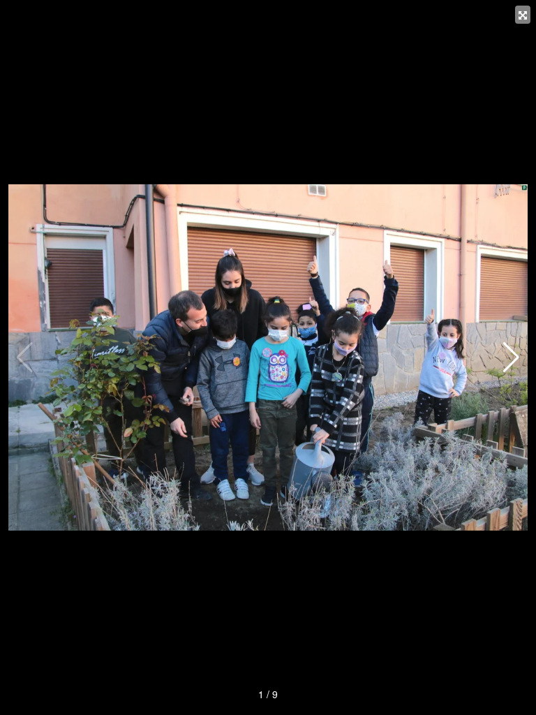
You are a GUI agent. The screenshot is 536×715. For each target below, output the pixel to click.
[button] (511, 357)
